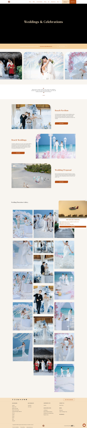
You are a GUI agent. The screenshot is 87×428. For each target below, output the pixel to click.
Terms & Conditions (15, 427)
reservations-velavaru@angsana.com (46, 46)
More (58, 1)
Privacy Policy (22, 427)
